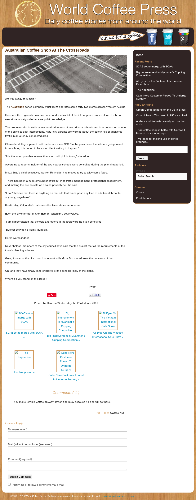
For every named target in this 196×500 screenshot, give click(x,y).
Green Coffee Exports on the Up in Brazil (160, 109)
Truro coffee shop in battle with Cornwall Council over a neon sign (160, 131)
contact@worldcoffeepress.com (118, 496)
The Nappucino (145, 89)
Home (139, 55)
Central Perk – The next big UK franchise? (161, 115)
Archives (140, 170)
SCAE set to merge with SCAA (154, 66)
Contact (140, 192)
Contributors (143, 198)
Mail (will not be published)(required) (30, 444)
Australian (17, 106)
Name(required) (17, 429)
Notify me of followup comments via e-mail (38, 484)
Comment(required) (20, 459)
